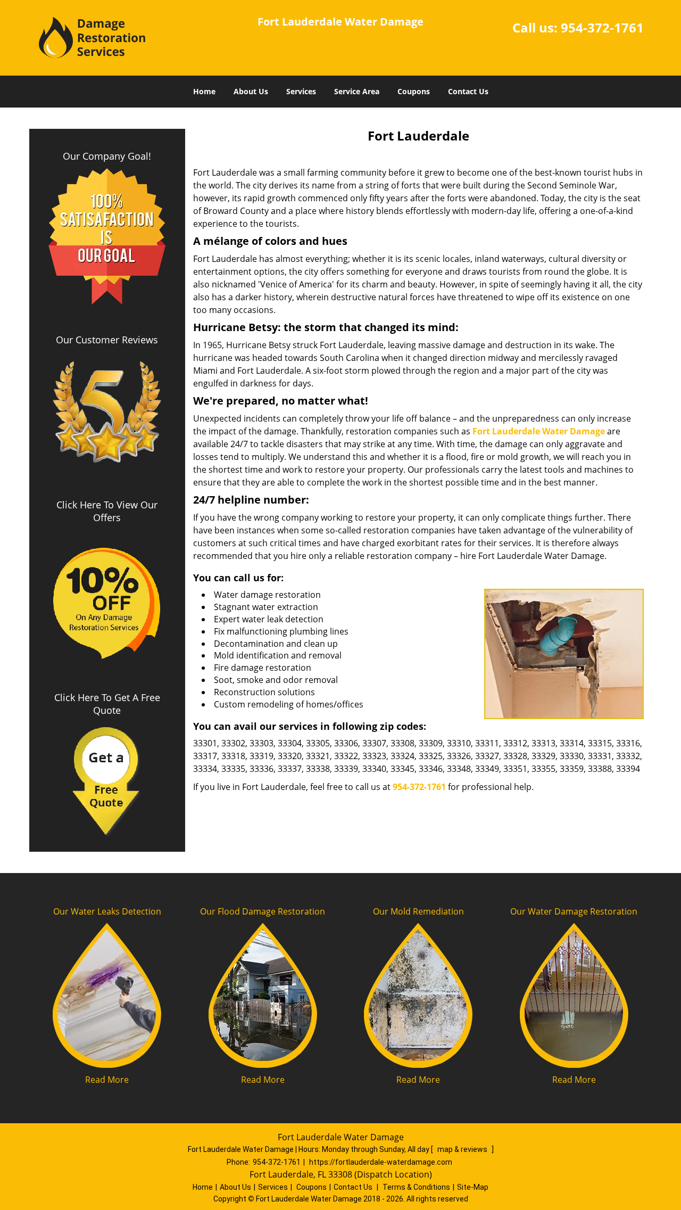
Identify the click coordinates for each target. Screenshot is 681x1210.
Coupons (413, 91)
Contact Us (468, 91)
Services (301, 91)
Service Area (356, 91)
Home (204, 91)
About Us (251, 91)
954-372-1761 (602, 27)
